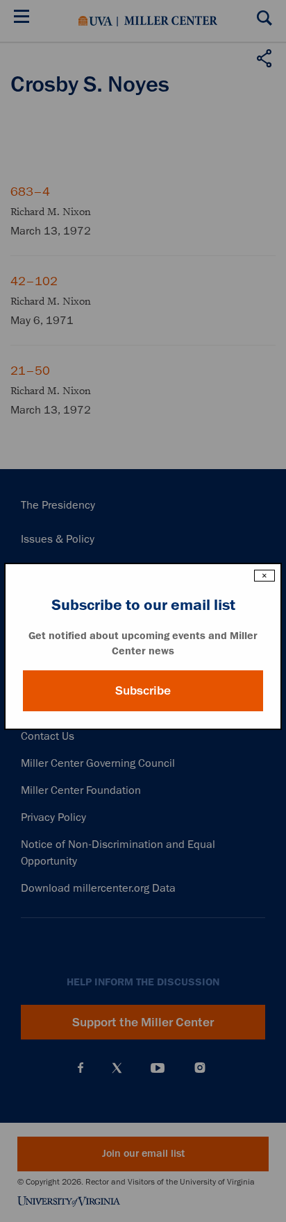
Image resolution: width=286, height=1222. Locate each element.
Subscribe (143, 690)
